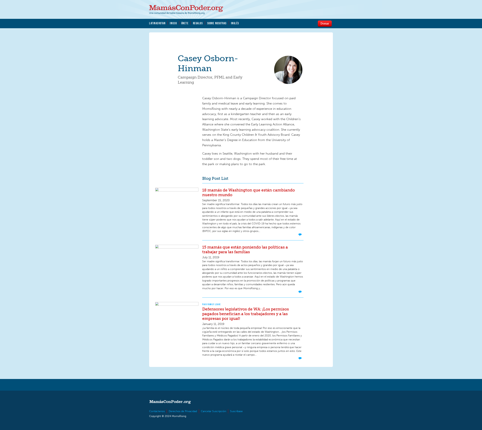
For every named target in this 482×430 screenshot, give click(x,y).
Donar (324, 23)
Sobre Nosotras (217, 23)
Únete (185, 23)
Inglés (235, 23)
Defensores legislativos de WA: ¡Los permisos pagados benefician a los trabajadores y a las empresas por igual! (245, 314)
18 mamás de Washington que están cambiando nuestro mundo (248, 192)
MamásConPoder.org (186, 10)
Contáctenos (157, 411)
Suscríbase (236, 411)
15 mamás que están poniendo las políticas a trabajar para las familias (245, 249)
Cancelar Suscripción (213, 411)
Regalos (198, 23)
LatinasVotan (157, 23)
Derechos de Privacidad (183, 411)
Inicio (173, 23)
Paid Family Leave (211, 304)
